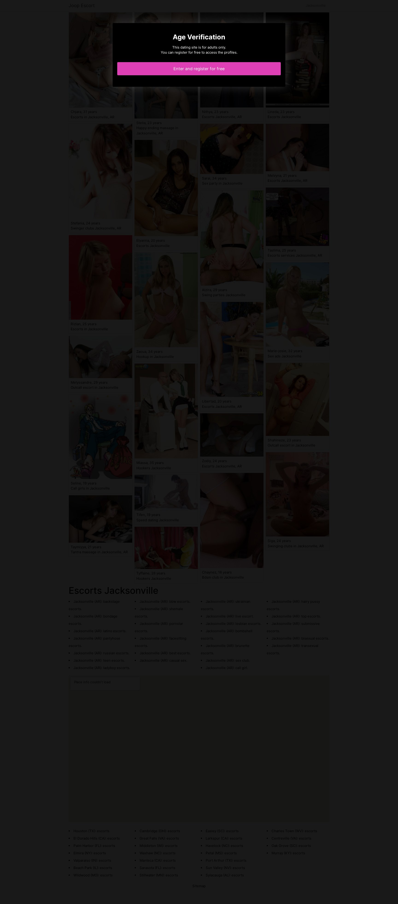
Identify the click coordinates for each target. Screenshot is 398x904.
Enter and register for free (199, 68)
